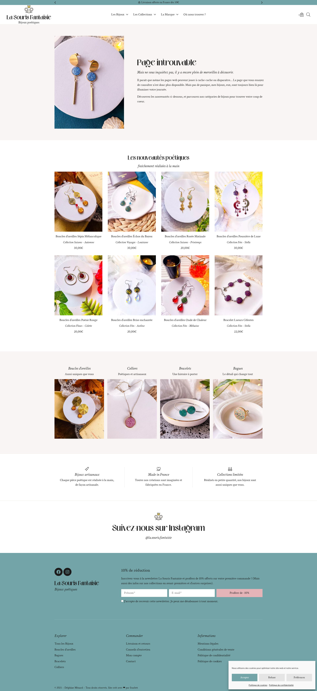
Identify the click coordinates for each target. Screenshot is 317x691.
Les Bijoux (117, 14)
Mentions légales (208, 644)
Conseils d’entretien (138, 650)
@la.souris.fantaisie (159, 537)
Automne (89, 242)
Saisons (78, 242)
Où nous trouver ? (194, 14)
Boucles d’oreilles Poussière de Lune (239, 236)
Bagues (238, 368)
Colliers (132, 368)
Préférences (299, 677)
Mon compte (134, 655)
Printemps (195, 242)
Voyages (131, 242)
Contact (131, 661)
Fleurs (79, 326)
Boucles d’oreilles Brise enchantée (131, 320)
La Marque (168, 14)
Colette (88, 326)
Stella (247, 242)
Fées (240, 242)
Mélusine (194, 326)
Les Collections (142, 14)
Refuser (272, 677)
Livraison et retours (138, 644)
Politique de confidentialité (281, 685)
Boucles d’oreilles (65, 650)
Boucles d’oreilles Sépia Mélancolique (78, 236)
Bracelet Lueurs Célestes (238, 320)
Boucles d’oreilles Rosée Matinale (185, 236)
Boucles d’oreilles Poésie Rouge (78, 320)
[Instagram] (67, 572)
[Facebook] (58, 572)
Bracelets (185, 368)
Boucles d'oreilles (79, 368)
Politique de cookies (258, 685)
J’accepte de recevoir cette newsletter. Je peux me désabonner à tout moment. (171, 601)
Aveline (140, 326)
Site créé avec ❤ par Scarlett (123, 688)
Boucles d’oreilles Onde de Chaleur (185, 320)
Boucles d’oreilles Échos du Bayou (131, 236)
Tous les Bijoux (63, 644)
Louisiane (143, 242)
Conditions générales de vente (216, 650)
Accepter (244, 677)
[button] (55, 2)
